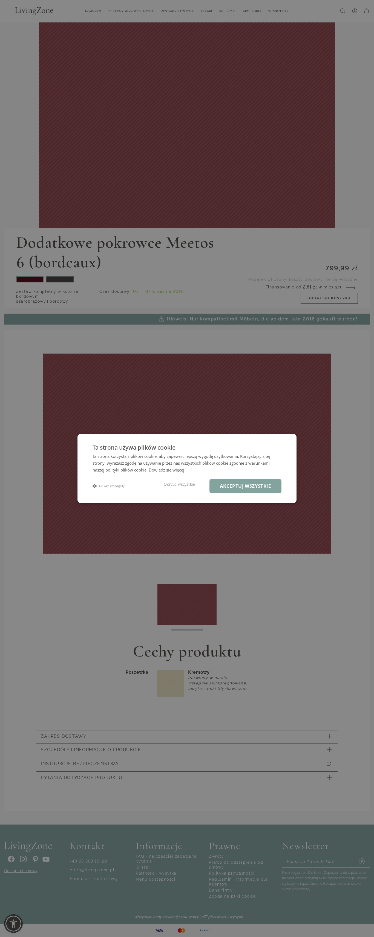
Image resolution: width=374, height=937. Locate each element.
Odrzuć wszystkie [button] (179, 484)
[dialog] (187, 468)
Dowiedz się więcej (166, 470)
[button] (109, 486)
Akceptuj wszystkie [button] (245, 486)
